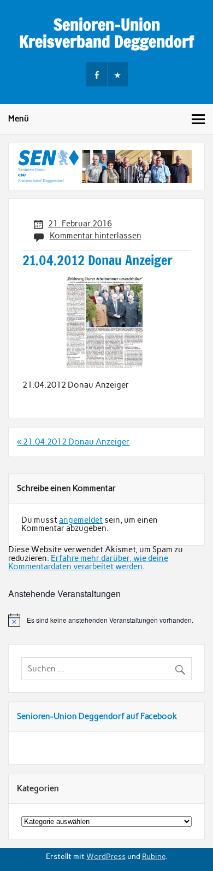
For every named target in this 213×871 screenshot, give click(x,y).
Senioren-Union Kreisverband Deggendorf (106, 32)
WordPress (106, 856)
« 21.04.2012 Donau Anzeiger (73, 442)
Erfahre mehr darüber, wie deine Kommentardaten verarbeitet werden (88, 562)
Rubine (153, 856)
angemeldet (81, 520)
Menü (18, 119)
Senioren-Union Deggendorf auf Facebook (97, 716)
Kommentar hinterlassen (95, 236)
